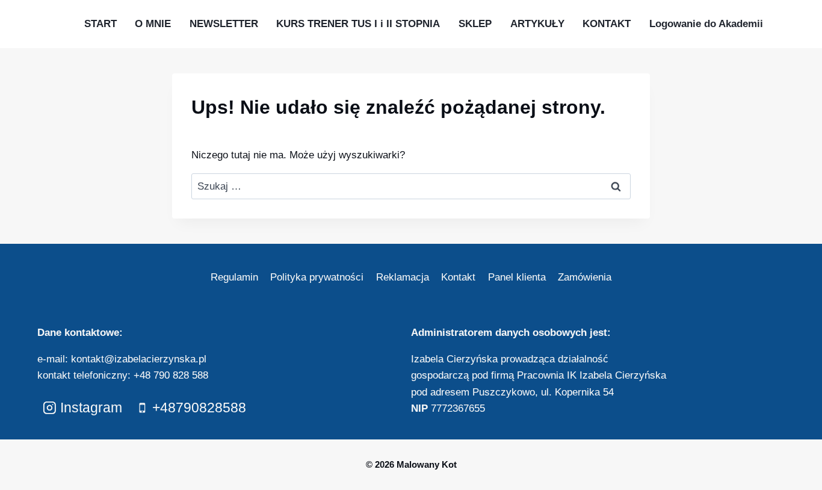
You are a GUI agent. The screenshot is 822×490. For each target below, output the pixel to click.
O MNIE (153, 23)
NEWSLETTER (224, 23)
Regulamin (234, 277)
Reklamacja (402, 277)
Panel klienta (517, 277)
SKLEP (475, 23)
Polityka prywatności (316, 277)
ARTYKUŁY (537, 23)
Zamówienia (584, 277)
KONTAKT (607, 23)
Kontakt (458, 277)
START (100, 23)
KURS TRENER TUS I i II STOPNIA (358, 23)
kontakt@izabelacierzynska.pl (138, 359)
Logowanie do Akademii (706, 23)
